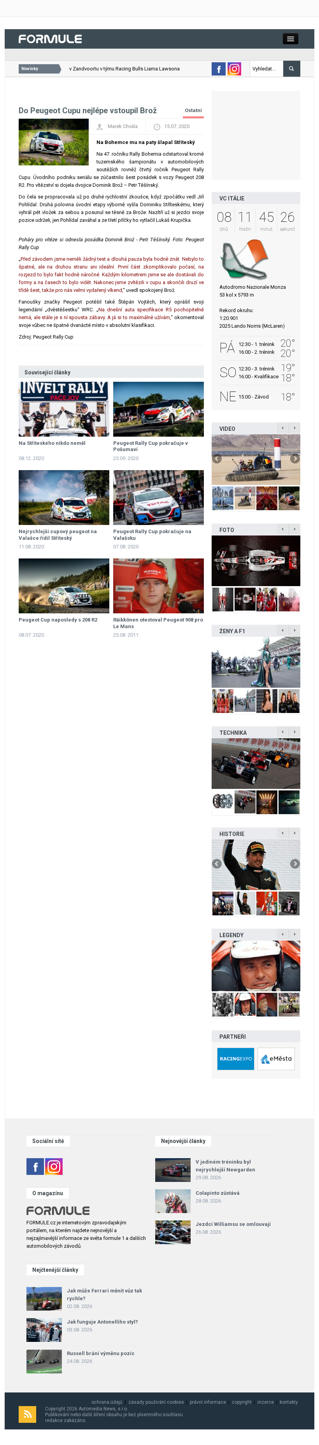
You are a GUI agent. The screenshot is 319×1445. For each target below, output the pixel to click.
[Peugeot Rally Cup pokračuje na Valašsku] (158, 497)
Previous (217, 459)
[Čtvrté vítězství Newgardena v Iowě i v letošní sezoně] (256, 763)
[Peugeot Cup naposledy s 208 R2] (64, 585)
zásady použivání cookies (156, 1402)
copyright (242, 1402)
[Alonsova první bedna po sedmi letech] (256, 864)
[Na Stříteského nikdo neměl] (64, 409)
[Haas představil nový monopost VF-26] (256, 561)
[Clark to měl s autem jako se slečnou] (256, 966)
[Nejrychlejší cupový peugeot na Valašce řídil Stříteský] (64, 497)
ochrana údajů (107, 1402)
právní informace (208, 1402)
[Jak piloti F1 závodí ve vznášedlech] (256, 459)
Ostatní (193, 110)
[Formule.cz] (50, 38)
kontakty (289, 1402)
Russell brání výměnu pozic (101, 1353)
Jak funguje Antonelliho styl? (102, 1322)
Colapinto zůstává (218, 1193)
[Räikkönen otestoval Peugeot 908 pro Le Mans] (158, 585)
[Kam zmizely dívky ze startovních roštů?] (256, 662)
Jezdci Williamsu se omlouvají (233, 1224)
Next (294, 459)
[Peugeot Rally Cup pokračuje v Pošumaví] (158, 409)
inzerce (266, 1402)
